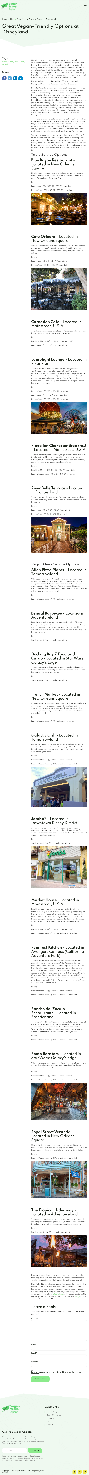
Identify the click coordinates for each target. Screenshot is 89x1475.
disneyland (13, 62)
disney (5, 62)
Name (34, 1345)
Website (34, 1362)
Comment (35, 1318)
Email (34, 1353)
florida (21, 62)
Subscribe (35, 1450)
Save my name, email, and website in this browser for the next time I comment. (59, 1373)
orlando (5, 64)
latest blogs (58, 1294)
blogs (77, 1296)
